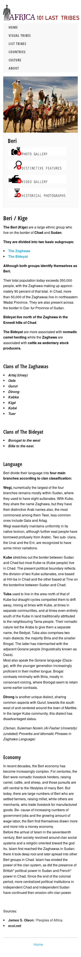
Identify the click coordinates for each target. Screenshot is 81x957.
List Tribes (17, 43)
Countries (17, 52)
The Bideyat (18, 256)
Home (13, 27)
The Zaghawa (19, 250)
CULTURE (15, 60)
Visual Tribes (20, 35)
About (14, 68)
